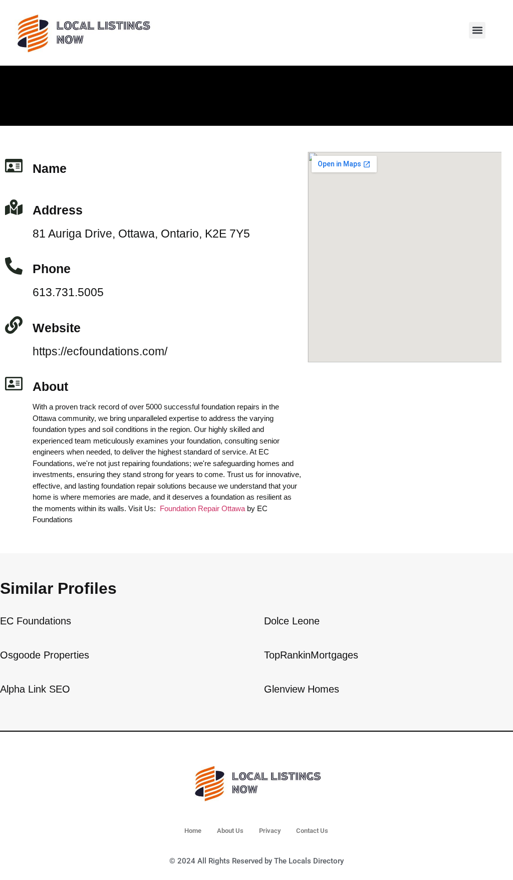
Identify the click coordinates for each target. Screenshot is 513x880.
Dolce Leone (292, 620)
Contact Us (312, 830)
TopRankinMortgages (311, 655)
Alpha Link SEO (35, 689)
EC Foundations (35, 620)
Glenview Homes (301, 689)
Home (192, 830)
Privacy (270, 830)
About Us (230, 830)
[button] (477, 30)
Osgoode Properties (44, 655)
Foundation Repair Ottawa (202, 508)
